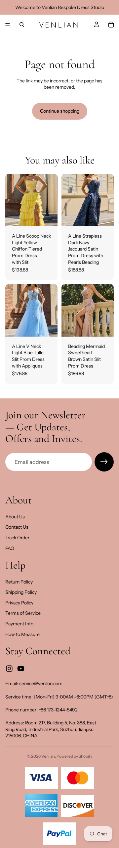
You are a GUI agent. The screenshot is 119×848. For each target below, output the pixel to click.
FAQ (9, 548)
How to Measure (22, 634)
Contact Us (16, 527)
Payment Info (19, 624)
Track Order (17, 538)
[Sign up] (104, 462)
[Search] (22, 24)
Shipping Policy (21, 592)
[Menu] (7, 24)
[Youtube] (21, 669)
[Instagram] (9, 669)
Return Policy (19, 582)
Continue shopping (59, 111)
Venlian (48, 756)
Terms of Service (23, 613)
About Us (15, 517)
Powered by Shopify (74, 756)
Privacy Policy (19, 603)
